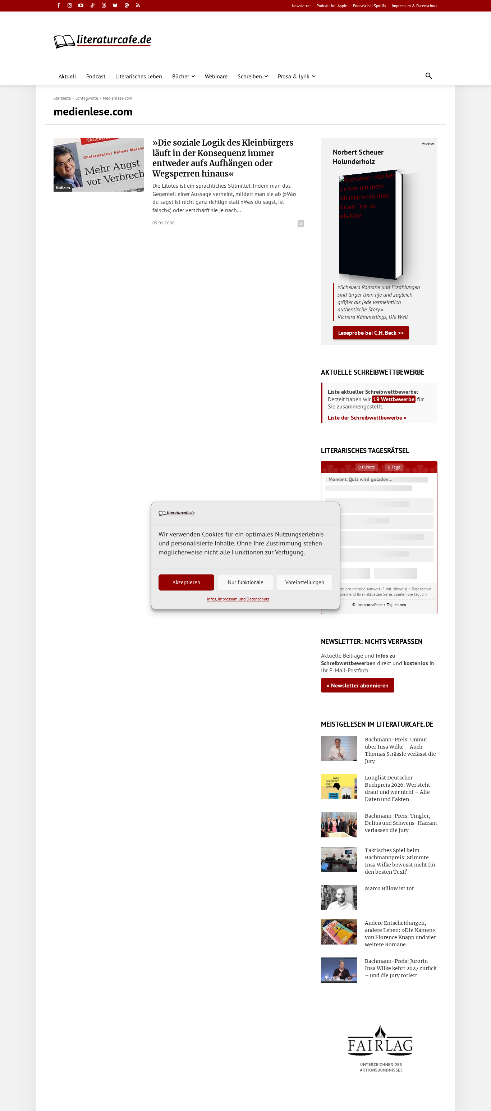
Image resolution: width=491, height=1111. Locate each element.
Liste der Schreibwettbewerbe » (367, 417)
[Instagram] (70, 6)
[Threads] (104, 6)
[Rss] (138, 6)
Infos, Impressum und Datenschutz (238, 599)
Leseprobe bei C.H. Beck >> (371, 332)
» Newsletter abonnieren (358, 685)
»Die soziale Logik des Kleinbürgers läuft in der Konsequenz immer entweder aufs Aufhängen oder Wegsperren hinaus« (222, 158)
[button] (428, 76)
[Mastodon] (127, 6)
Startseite (62, 98)
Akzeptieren (186, 582)
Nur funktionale (245, 582)
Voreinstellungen (304, 582)
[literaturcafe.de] (106, 41)
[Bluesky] (115, 6)
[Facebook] (58, 6)
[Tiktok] (92, 6)
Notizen (63, 187)
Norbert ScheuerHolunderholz (358, 156)
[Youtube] (81, 6)
